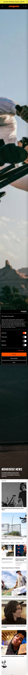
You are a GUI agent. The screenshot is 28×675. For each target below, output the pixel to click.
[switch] (25, 337)
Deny (14, 362)
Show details (21, 350)
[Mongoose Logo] (14, 6)
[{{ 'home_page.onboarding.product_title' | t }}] (14, 494)
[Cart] (25, 6)
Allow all (14, 354)
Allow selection (14, 358)
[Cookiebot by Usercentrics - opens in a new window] (21, 311)
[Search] (23, 6)
